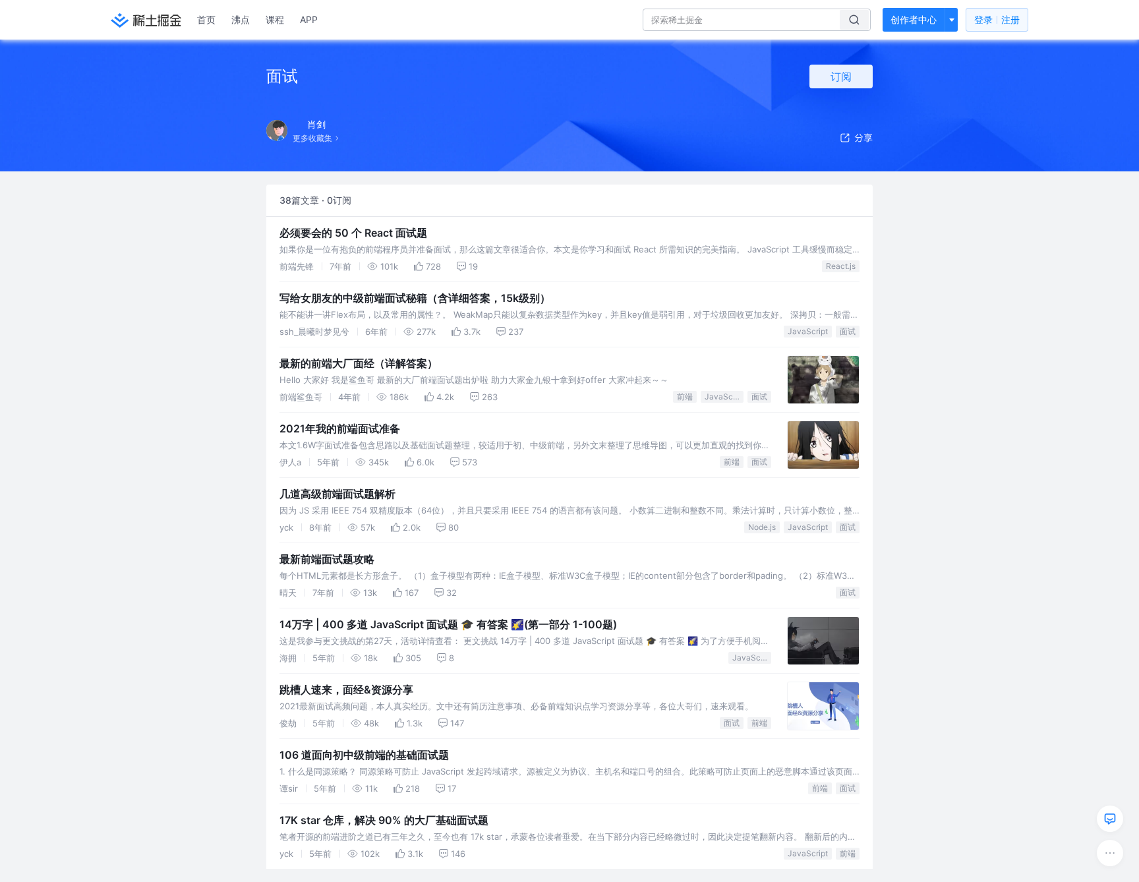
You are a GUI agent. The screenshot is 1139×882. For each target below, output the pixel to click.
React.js (841, 266)
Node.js (762, 527)
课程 (275, 19)
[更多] (1110, 853)
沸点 (240, 19)
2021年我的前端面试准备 (339, 428)
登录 (997, 19)
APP (309, 19)
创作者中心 (914, 19)
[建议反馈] (1110, 819)
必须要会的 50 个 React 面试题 (353, 232)
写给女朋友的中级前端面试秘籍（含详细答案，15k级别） (414, 298)
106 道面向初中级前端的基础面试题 (364, 754)
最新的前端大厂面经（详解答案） (358, 363)
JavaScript (808, 331)
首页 (206, 19)
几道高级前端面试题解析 (337, 493)
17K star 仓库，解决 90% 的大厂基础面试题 (383, 820)
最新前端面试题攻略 (326, 559)
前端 (685, 396)
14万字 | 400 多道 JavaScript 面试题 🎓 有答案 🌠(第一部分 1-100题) (448, 624)
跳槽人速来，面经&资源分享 (346, 689)
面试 (848, 331)
